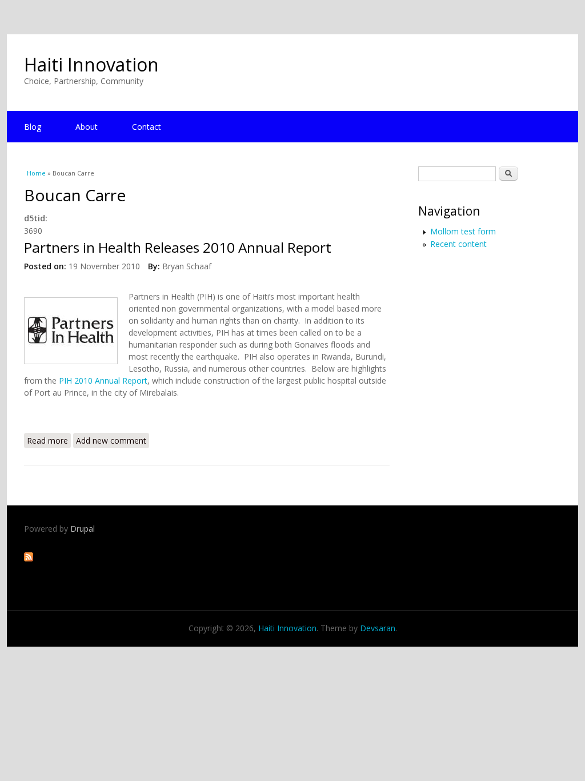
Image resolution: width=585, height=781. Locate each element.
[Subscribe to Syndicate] (28, 558)
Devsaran (377, 628)
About (86, 126)
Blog (32, 126)
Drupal (82, 528)
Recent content (458, 243)
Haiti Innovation (91, 64)
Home (36, 173)
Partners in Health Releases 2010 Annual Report (177, 247)
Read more (49, 440)
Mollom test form (463, 231)
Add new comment (111, 440)
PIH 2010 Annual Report (103, 380)
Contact (146, 126)
